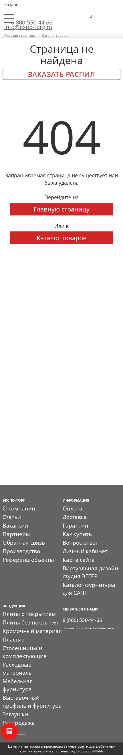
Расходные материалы (18, 668)
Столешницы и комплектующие (25, 652)
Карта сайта (79, 559)
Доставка (75, 517)
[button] (108, 18)
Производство (21, 551)
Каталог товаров (62, 237)
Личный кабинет (85, 551)
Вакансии (15, 525)
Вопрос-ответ (80, 542)
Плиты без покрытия (30, 622)
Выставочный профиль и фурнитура (32, 701)
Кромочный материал (32, 631)
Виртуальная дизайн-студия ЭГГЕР (91, 572)
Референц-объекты (28, 559)
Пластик (13, 639)
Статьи (12, 517)
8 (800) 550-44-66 (82, 620)
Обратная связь (24, 542)
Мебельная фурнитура (18, 685)
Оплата (72, 508)
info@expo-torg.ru (28, 27)
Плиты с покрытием (29, 614)
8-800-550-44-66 (31, 22)
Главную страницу (62, 209)
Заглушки (15, 714)
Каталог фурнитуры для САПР (89, 589)
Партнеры (16, 534)
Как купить (77, 534)
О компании (19, 508)
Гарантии (75, 525)
